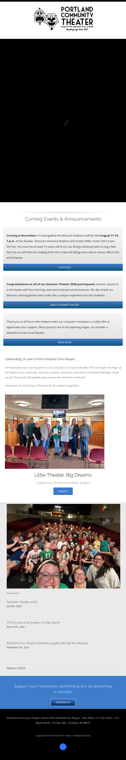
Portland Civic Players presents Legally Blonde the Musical (47, 643)
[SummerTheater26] (63, 505)
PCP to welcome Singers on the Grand (33, 622)
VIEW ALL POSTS (16, 668)
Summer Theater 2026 (22, 602)
